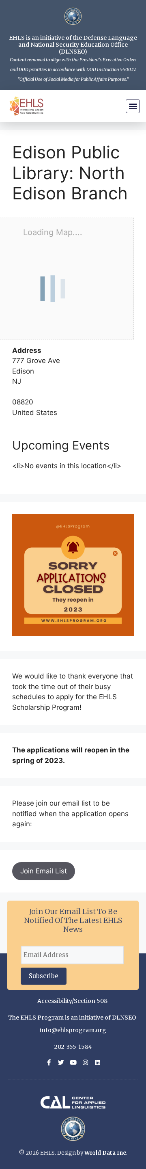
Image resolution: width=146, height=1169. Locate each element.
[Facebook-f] (49, 1062)
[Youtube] (73, 1062)
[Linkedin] (97, 1062)
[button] (133, 106)
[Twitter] (61, 1062)
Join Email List (43, 871)
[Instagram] (85, 1062)
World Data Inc (105, 1153)
